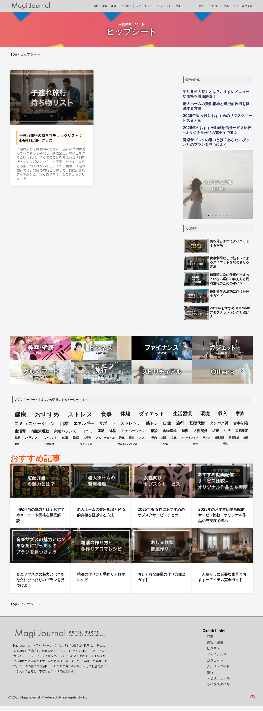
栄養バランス (65, 431)
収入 (222, 413)
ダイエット (152, 414)
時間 (185, 431)
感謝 (164, 437)
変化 (165, 443)
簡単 (131, 437)
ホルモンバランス (127, 443)
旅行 (202, 6)
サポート (107, 423)
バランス (31, 438)
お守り (87, 437)
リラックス (86, 443)
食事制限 (240, 423)
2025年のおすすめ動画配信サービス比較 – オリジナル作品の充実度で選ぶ (217, 129)
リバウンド (50, 438)
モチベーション (133, 431)
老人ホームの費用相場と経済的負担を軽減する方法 (216, 106)
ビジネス (126, 6)
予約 (154, 437)
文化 (173, 437)
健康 (21, 414)
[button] (204, 215)
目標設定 (242, 430)
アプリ (143, 437)
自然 (167, 423)
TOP (95, 6)
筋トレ (152, 423)
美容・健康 (109, 6)
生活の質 (50, 443)
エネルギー (84, 423)
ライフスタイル (243, 6)
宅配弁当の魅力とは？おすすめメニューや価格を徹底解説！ (216, 93)
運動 (100, 431)
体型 (112, 431)
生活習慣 (182, 413)
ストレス (80, 414)
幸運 (195, 443)
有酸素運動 (40, 431)
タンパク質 (219, 423)
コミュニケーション (35, 423)
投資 (245, 437)
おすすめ (47, 414)
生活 (227, 431)
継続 (215, 431)
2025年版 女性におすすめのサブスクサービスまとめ (217, 117)
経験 (225, 443)
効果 (18, 438)
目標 (64, 423)
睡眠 (76, 438)
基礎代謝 (197, 423)
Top (13, 54)
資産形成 (234, 437)
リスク (206, 437)
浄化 (122, 437)
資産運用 (220, 437)
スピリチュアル (219, 6)
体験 (125, 414)
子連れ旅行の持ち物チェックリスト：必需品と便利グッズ (50, 138)
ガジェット (164, 6)
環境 (205, 413)
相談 (154, 431)
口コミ (86, 431)
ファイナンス (144, 6)
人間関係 (201, 431)
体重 (65, 438)
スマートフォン (189, 437)
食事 (106, 414)
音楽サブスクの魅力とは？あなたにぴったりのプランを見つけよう (216, 142)
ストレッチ (130, 423)
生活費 (20, 431)
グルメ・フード (185, 6)
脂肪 (17, 443)
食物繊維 (170, 431)
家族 (240, 413)
